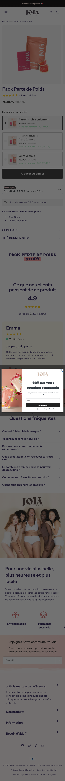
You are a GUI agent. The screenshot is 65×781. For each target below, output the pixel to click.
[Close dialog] (61, 370)
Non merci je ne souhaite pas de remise (43, 409)
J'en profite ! (43, 405)
